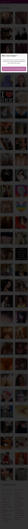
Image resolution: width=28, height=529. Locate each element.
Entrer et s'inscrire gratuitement (14, 69)
